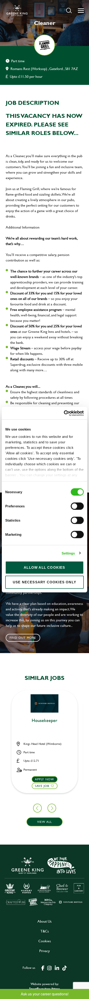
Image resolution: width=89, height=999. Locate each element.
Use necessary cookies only (44, 582)
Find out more (23, 637)
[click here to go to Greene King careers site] (44, 881)
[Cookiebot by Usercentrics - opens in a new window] (64, 413)
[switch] (77, 506)
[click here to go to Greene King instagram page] (49, 968)
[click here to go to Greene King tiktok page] (64, 968)
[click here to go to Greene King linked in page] (57, 968)
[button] (69, 10)
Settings (68, 553)
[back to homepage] (17, 10)
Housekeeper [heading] (44, 721)
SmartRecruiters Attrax (44, 988)
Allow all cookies (44, 567)
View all (44, 822)
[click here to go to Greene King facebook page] (43, 968)
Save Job (42, 786)
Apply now (44, 779)
